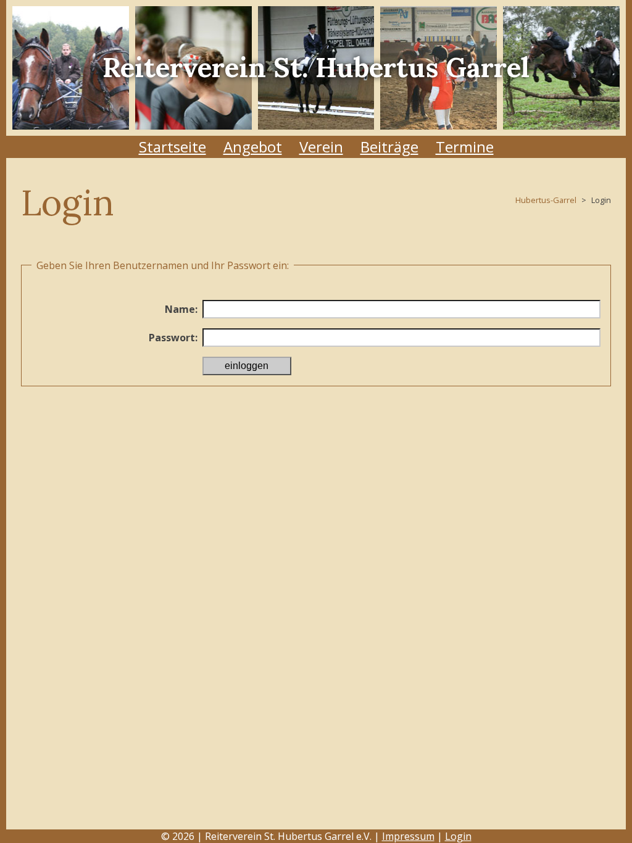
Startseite (172, 146)
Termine (465, 146)
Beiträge (389, 146)
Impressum (408, 836)
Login (458, 836)
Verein (321, 146)
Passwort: (173, 337)
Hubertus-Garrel (545, 200)
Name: (181, 309)
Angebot (252, 146)
